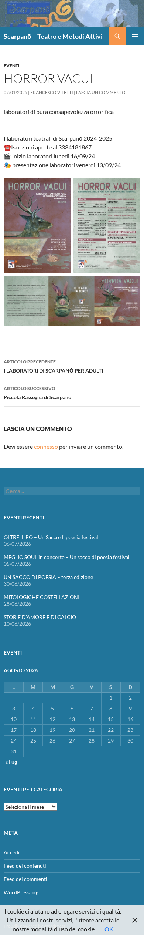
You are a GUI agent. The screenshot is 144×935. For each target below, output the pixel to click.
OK (108, 928)
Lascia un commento (101, 92)
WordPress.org (21, 892)
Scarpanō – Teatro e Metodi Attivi (53, 36)
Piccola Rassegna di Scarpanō (38, 393)
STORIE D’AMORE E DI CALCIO (40, 617)
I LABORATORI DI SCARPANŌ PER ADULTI (53, 366)
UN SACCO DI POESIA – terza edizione (48, 577)
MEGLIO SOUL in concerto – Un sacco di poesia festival (67, 557)
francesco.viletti (51, 92)
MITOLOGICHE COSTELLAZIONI (41, 597)
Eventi (12, 65)
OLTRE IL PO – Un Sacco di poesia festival (51, 537)
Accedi (12, 852)
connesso (46, 446)
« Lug (11, 762)
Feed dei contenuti (25, 865)
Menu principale (135, 36)
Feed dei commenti (25, 879)
